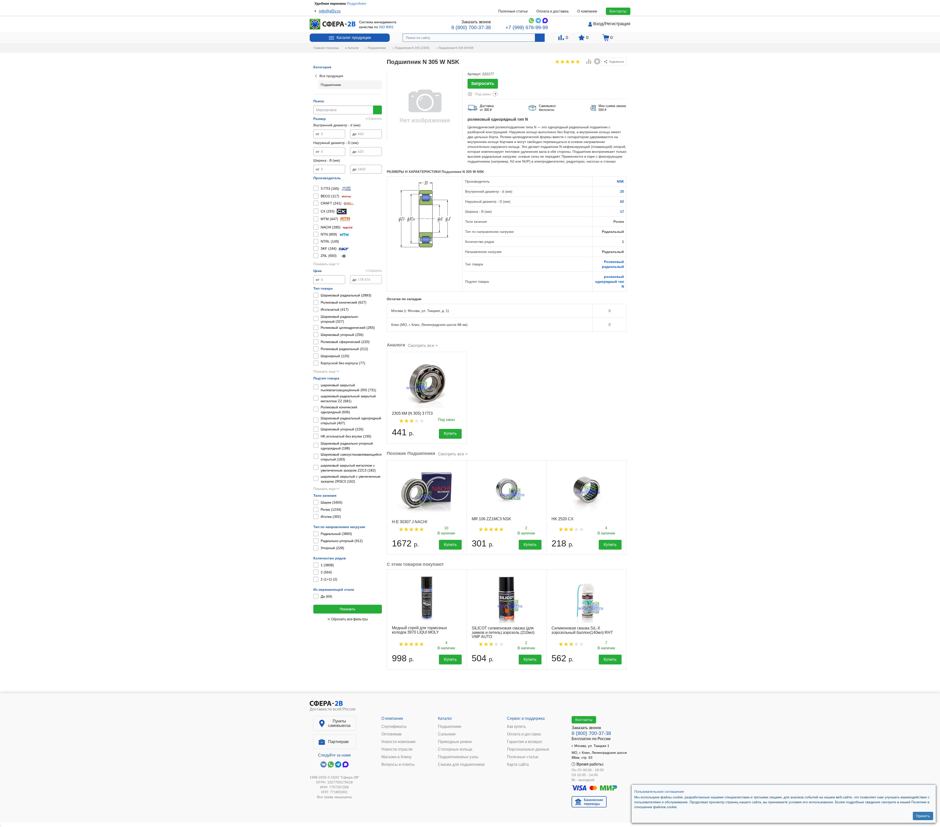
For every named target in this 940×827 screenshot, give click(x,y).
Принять (923, 816)
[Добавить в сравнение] (589, 62)
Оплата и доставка (552, 11)
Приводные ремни (455, 742)
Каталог (445, 718)
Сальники (447, 734)
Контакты (618, 11)
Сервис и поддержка (526, 718)
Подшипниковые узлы (458, 757)
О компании (587, 11)
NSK (620, 181)
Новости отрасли (396, 749)
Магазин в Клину (396, 757)
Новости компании (398, 742)
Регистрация (617, 23)
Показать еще (324, 264)
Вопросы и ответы (398, 765)
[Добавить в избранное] (597, 61)
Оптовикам (391, 734)
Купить (450, 433)
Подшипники (449, 727)
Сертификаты (394, 727)
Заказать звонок (476, 22)
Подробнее (356, 3)
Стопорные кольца (455, 749)
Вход (598, 23)
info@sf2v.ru (330, 11)
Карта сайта (518, 765)
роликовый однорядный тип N (609, 281)
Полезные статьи (513, 11)
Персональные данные (528, 749)
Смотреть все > (423, 345)
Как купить (516, 727)
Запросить (482, 83)
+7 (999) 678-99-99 (526, 27)
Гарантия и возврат (524, 742)
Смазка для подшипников (461, 765)
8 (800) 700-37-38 (471, 27)
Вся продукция (331, 76)
